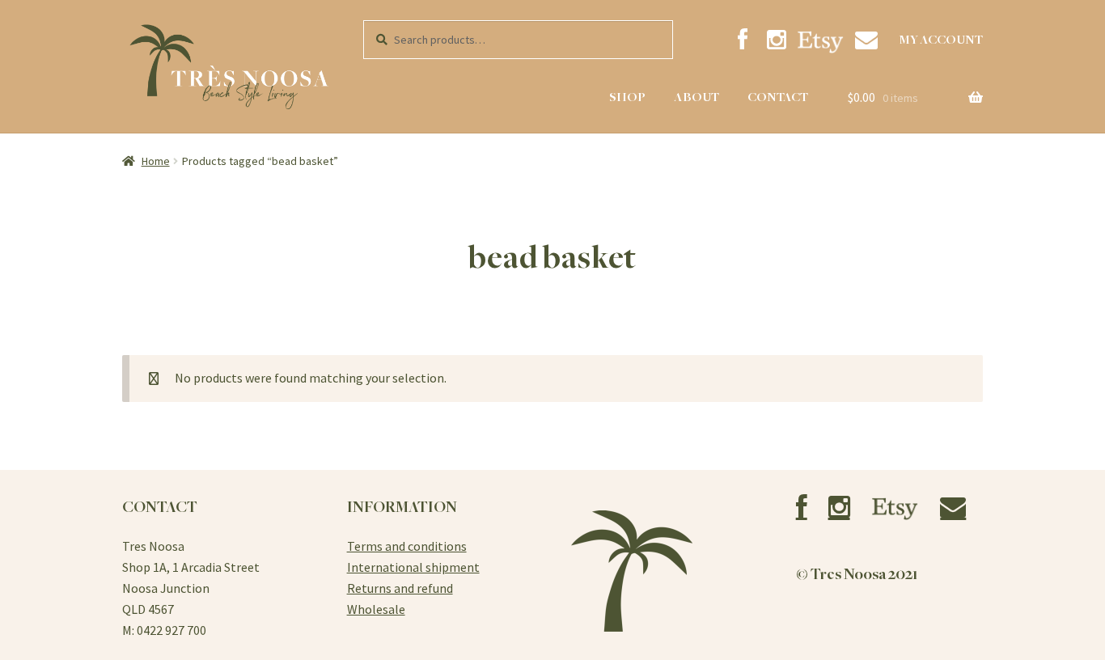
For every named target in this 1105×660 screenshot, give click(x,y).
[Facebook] (742, 40)
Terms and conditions (407, 546)
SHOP (627, 97)
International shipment (413, 567)
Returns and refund (400, 588)
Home (156, 161)
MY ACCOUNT (941, 39)
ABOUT (696, 97)
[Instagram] (777, 40)
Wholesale (376, 609)
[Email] (866, 40)
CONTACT (777, 97)
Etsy (820, 42)
